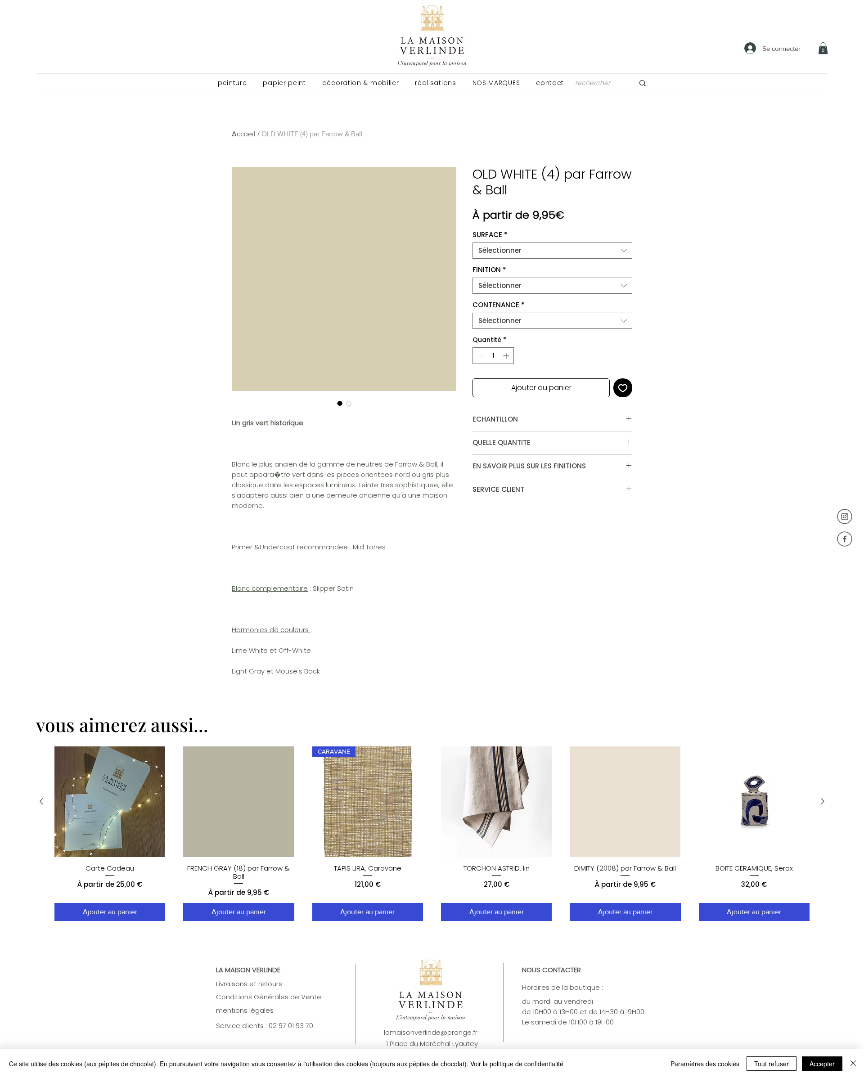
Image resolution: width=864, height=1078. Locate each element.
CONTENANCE (498, 305)
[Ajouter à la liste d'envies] (622, 387)
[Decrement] (479, 356)
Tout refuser (771, 1063)
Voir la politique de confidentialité (516, 1063)
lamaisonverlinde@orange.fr (430, 1032)
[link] (823, 48)
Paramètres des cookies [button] (704, 1063)
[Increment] (507, 356)
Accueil (244, 134)
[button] (232, 83)
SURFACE (490, 235)
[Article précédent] (41, 801)
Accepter (822, 1063)
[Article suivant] (822, 801)
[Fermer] (853, 1063)
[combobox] (552, 251)
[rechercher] (642, 83)
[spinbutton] (493, 356)
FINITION (489, 270)
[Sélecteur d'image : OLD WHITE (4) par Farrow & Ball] (339, 403)
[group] (432, 834)
